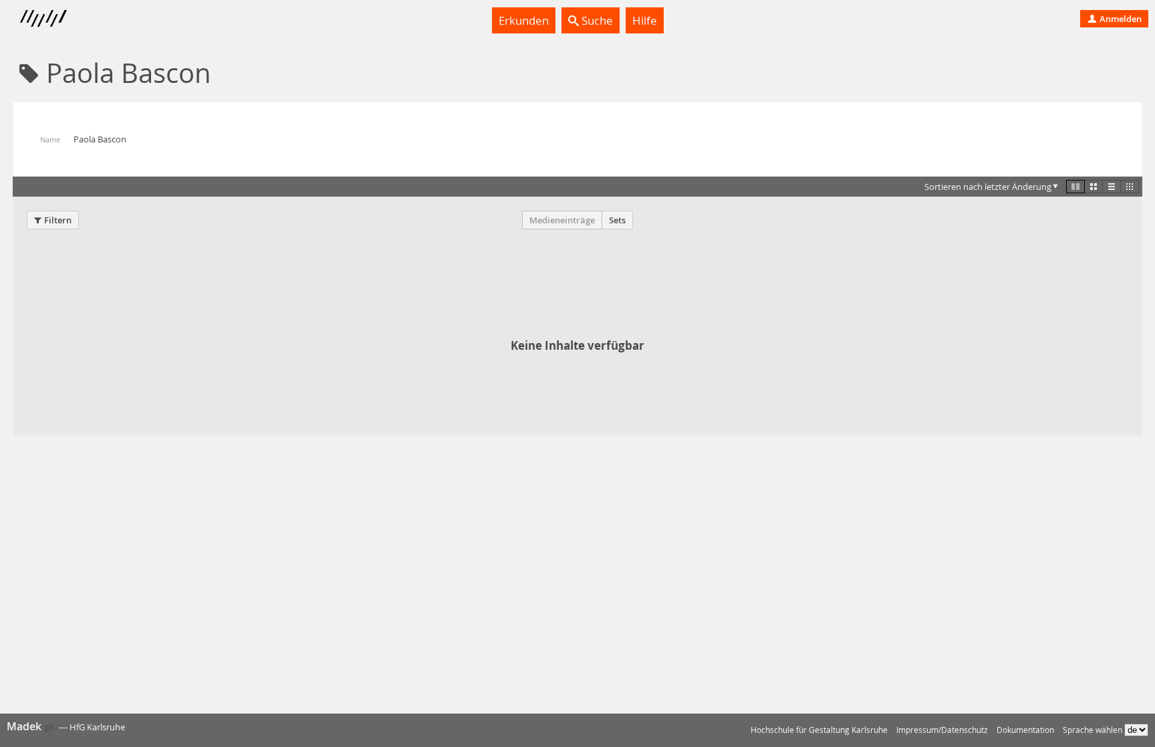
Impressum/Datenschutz (942, 730)
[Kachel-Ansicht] (1075, 186)
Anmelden (1120, 19)
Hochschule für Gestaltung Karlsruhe (819, 730)
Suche (596, 20)
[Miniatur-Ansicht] (1129, 186)
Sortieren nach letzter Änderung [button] (987, 187)
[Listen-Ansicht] (1111, 186)
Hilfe (644, 20)
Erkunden (524, 20)
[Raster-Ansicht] (1093, 186)
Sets (617, 220)
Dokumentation (1025, 730)
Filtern (58, 220)
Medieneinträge (562, 220)
